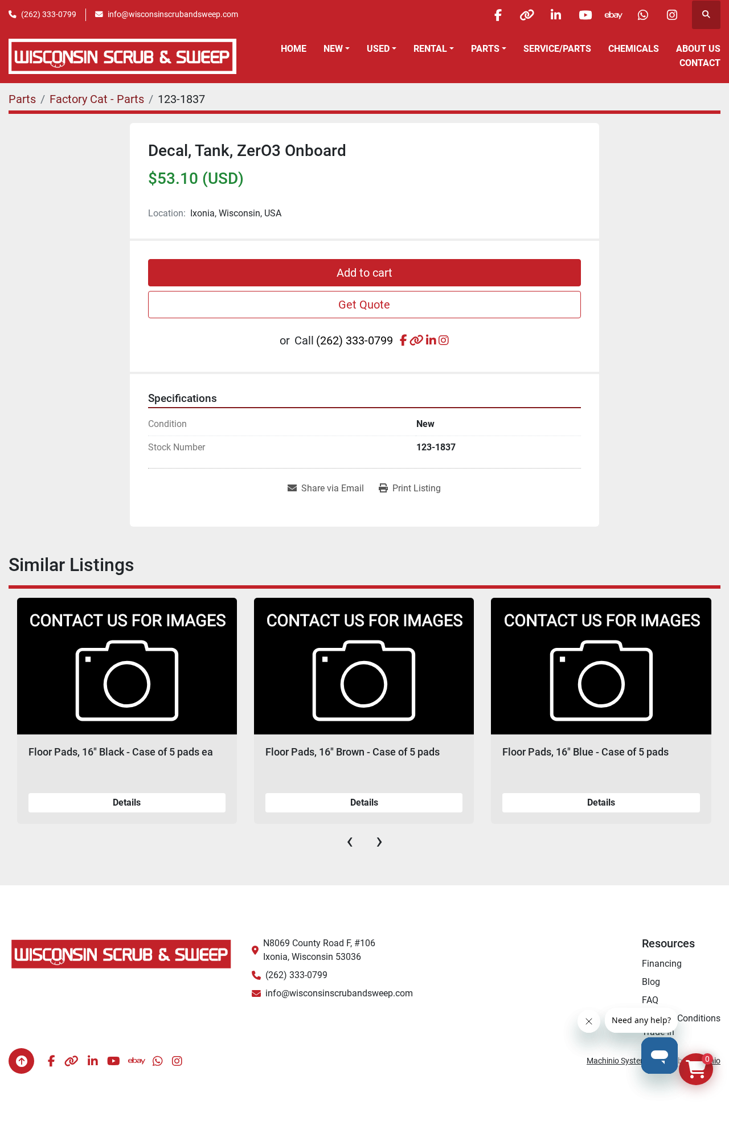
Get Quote (364, 304)
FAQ (650, 1000)
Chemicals (633, 48)
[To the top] (21, 1061)
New (333, 48)
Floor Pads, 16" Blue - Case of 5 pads (480, 752)
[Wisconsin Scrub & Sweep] (122, 953)
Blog (651, 981)
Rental (430, 48)
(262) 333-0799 (48, 14)
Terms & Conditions (681, 1018)
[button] (336, 49)
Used (378, 48)
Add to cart (364, 273)
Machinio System (617, 1060)
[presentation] (349, 841)
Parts (485, 48)
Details (258, 802)
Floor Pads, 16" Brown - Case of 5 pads (247, 752)
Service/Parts (557, 48)
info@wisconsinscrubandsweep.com (173, 14)
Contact (699, 63)
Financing (662, 963)
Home (293, 48)
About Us (698, 48)
